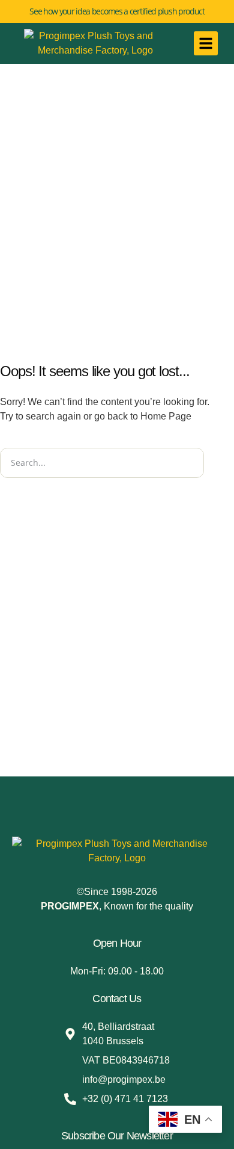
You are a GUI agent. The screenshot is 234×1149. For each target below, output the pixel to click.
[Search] (219, 463)
